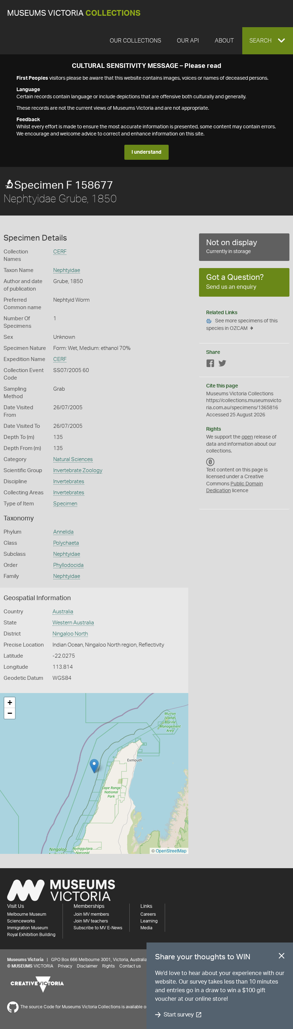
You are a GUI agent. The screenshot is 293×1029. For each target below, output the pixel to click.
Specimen (65, 503)
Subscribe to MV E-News (98, 928)
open (247, 437)
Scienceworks (21, 921)
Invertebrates (68, 481)
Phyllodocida (68, 565)
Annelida (63, 532)
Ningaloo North (70, 634)
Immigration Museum (27, 928)
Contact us (130, 966)
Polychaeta (66, 543)
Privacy (65, 966)
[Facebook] (210, 364)
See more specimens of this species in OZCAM (242, 324)
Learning (149, 921)
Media (146, 928)
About (224, 41)
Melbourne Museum (26, 914)
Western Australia (73, 622)
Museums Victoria (73, 13)
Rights (108, 966)
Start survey (178, 1015)
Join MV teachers (91, 921)
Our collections (135, 41)
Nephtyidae (66, 270)
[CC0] (210, 462)
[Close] (281, 957)
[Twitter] (222, 364)
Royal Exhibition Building (31, 934)
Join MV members (91, 914)
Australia (63, 611)
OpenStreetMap (171, 850)
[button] (267, 40)
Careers (148, 914)
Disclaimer (87, 966)
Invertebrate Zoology (77, 470)
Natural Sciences (73, 459)
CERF (59, 251)
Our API (188, 41)
